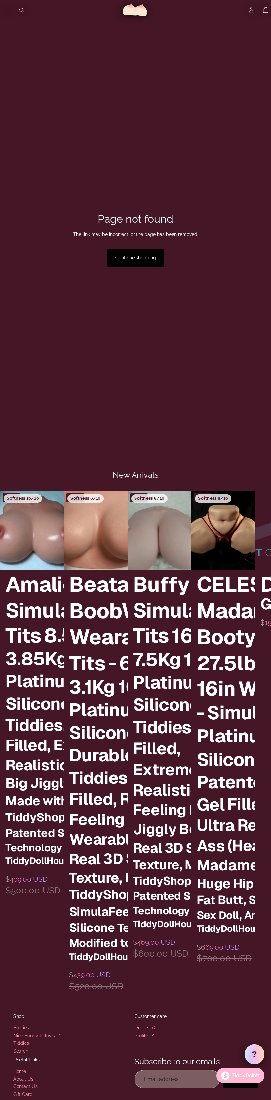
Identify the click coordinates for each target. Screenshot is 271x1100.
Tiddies (21, 1043)
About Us (23, 1078)
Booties (21, 1027)
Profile (142, 1035)
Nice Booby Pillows (34, 1035)
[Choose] (53, 560)
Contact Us (25, 1086)
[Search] (22, 10)
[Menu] (7, 10)
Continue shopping (135, 257)
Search (20, 1050)
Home (19, 1071)
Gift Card (23, 1094)
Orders (143, 1027)
